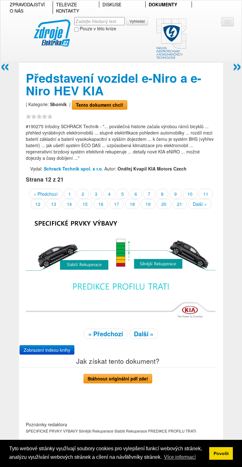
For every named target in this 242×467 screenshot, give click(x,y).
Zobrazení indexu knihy (47, 350)
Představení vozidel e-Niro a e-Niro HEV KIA (113, 84)
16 (100, 204)
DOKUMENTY (163, 4)
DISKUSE (111, 4)
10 (190, 194)
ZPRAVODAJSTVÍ (27, 4)
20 (163, 204)
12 (37, 204)
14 (69, 204)
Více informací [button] (180, 457)
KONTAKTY (67, 11)
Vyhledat (137, 21)
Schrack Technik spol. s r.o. (73, 168)
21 (179, 204)
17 (116, 204)
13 (53, 204)
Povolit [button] (221, 453)
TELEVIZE (66, 4)
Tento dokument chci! (99, 105)
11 (205, 194)
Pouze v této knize (97, 28)
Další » (200, 204)
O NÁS (16, 11)
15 (85, 204)
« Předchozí (46, 194)
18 (132, 204)
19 (148, 204)
